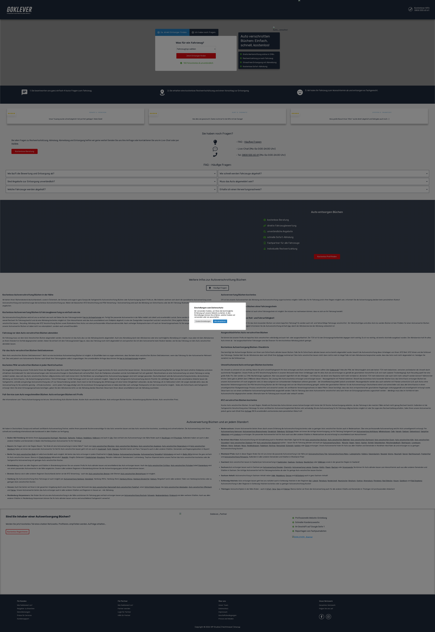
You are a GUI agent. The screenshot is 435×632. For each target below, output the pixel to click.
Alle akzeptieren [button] (220, 321)
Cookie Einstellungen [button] (203, 321)
